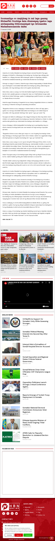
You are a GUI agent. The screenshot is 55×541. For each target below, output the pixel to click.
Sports (27, 510)
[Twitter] (27, 6)
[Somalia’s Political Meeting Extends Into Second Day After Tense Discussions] (11, 335)
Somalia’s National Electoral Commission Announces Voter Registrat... (35, 410)
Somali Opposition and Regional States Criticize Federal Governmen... (35, 359)
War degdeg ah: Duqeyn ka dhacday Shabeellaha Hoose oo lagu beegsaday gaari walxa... (9, 246)
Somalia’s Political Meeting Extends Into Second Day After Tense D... (35, 334)
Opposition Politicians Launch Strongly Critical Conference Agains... (34, 384)
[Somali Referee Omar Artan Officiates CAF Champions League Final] (11, 373)
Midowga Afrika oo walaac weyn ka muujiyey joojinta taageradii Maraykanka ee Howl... (9, 267)
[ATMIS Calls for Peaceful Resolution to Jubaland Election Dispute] (11, 436)
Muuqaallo (41, 507)
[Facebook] (23, 6)
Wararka (27, 507)
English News (29, 512)
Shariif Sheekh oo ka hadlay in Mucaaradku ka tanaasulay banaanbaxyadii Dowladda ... (45, 246)
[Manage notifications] (51, 538)
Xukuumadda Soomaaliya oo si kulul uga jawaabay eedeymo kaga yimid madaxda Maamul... (26, 267)
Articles (27, 515)
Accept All (28, 535)
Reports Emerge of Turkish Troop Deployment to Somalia (36, 396)
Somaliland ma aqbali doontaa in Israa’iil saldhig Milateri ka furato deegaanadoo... (45, 267)
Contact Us (41, 515)
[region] (18, 530)
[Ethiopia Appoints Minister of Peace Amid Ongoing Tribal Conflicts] (11, 424)
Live (39, 512)
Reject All (19, 535)
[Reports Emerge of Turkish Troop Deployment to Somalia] (11, 398)
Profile (40, 510)
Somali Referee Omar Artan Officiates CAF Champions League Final (36, 372)
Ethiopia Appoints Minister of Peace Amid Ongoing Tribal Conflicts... (34, 422)
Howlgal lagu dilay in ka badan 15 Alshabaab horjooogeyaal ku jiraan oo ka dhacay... (27, 246)
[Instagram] (30, 6)
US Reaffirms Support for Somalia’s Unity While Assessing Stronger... (35, 321)
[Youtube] (34, 6)
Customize (9, 535)
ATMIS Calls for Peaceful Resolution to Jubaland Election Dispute (35, 435)
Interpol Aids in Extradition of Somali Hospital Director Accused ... (36, 346)
